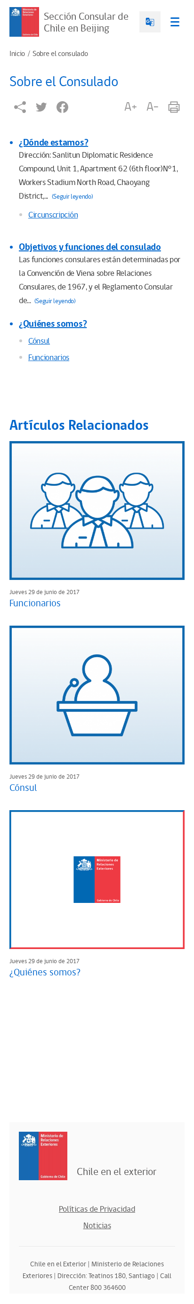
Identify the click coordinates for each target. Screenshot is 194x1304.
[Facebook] (62, 107)
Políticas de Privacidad (97, 1209)
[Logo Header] (24, 22)
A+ (130, 107)
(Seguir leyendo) (72, 196)
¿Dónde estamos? (53, 142)
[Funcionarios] (97, 510)
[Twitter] (41, 107)
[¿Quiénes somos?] (97, 879)
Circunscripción (53, 215)
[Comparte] (20, 107)
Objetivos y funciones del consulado (90, 247)
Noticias (97, 1226)
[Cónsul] (97, 695)
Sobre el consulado (60, 54)
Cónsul (39, 341)
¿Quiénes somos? (53, 323)
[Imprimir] (174, 107)
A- (152, 107)
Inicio (17, 54)
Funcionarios (48, 358)
